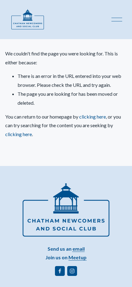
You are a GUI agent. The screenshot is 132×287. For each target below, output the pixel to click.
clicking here (92, 116)
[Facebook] (60, 271)
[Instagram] (72, 271)
